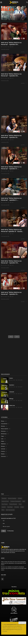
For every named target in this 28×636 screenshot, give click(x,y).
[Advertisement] (14, 99)
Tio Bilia (4, 17)
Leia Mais (23, 51)
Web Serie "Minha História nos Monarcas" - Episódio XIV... (11, 43)
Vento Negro (9, 507)
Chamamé (11, 391)
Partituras (3, 431)
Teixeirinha (4, 498)
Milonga (11, 398)
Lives (2, 438)
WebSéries (3, 443)
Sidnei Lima (12, 405)
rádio (24, 501)
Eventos (3, 451)
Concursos (3, 456)
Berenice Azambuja (12, 498)
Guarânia (3, 507)
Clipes (2, 436)
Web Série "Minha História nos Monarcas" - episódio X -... (11, 199)
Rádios (2, 441)
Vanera (11, 378)
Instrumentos (4, 423)
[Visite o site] (14, 592)
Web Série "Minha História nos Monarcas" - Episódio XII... (11, 136)
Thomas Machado (13, 504)
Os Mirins (20, 498)
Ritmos (2, 421)
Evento (22, 507)
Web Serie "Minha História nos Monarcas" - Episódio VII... (11, 293)
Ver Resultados (10, 530)
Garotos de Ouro (5, 501)
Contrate (3, 448)
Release (3, 446)
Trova (20, 504)
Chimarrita (17, 507)
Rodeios (3, 454)
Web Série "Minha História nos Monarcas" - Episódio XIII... (11, 75)
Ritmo (3, 510)
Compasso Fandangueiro (16, 501)
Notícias (3, 426)
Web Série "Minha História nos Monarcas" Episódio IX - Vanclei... (12, 230)
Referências (4, 433)
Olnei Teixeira (4, 504)
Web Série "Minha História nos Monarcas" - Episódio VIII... (11, 262)
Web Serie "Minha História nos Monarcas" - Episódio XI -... (11, 167)
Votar (4, 531)
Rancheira (11, 385)
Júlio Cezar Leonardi (10, 510)
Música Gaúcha (4, 428)
